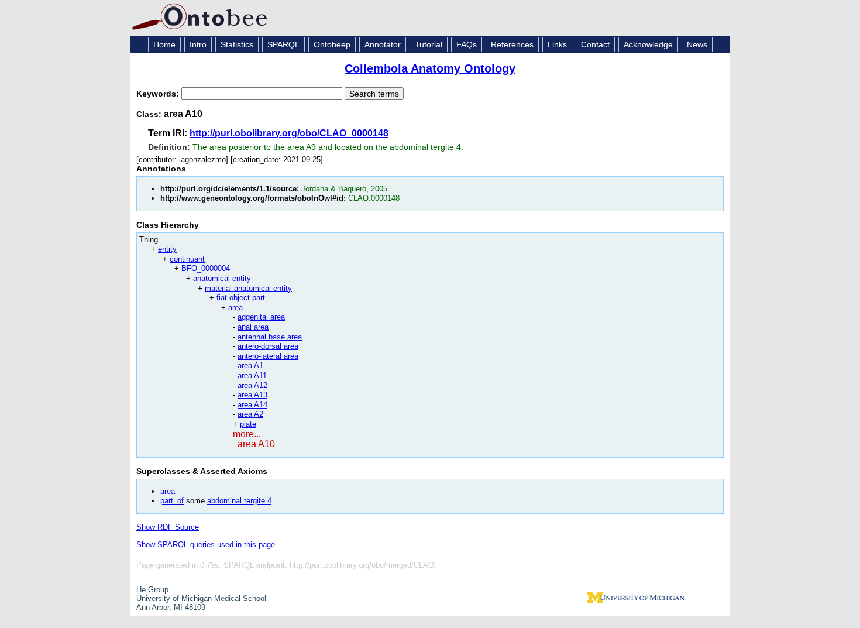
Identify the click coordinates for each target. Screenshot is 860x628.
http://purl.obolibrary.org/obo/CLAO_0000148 (289, 133)
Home (164, 44)
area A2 (250, 414)
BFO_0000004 (205, 268)
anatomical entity (222, 278)
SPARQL (283, 44)
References (512, 44)
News (697, 44)
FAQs (466, 44)
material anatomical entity (248, 288)
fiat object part (240, 297)
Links (557, 44)
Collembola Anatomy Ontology (430, 68)
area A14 (252, 404)
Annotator (382, 44)
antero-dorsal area (268, 346)
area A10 (256, 444)
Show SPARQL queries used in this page (205, 544)
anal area (253, 326)
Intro (198, 44)
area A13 (252, 394)
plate (248, 424)
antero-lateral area (268, 356)
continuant (187, 259)
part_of (172, 500)
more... (247, 434)
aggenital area (261, 317)
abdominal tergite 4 (239, 500)
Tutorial (428, 44)
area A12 (252, 385)
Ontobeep (332, 44)
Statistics (237, 44)
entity (167, 249)
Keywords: (158, 93)
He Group (152, 589)
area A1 (250, 365)
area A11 (252, 375)
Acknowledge (648, 44)
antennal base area (270, 336)
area (235, 307)
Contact (595, 44)
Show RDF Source (167, 527)
